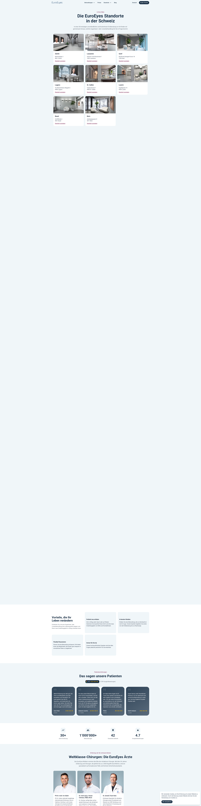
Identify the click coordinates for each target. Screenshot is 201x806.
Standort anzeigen (60, 61)
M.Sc (86, 795)
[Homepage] (57, 3)
